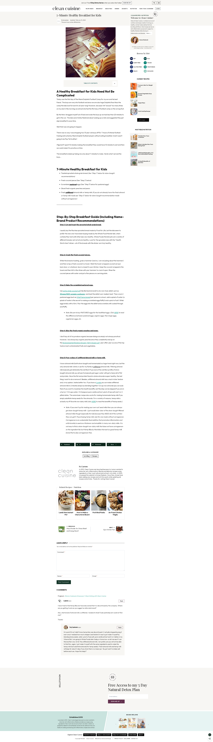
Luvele (98, 382)
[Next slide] (148, 724)
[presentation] (66, 500)
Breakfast (99, 8)
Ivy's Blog (86, 456)
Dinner (117, 8)
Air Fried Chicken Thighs (115, 513)
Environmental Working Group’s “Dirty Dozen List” (81, 343)
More (148, 33)
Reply (121, 601)
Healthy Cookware (120, 734)
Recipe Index (89, 8)
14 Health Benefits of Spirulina (144, 161)
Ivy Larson (65, 20)
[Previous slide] (116, 724)
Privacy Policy (118, 738)
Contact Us (134, 738)
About (141, 734)
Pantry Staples (89, 734)
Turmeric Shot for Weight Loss (145, 85)
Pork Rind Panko (99, 512)
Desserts (125, 8)
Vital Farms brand (83, 297)
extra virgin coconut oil (71, 291)
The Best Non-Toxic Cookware (143, 136)
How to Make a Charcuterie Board (82, 513)
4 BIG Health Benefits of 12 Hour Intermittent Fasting (145, 153)
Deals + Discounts (104, 734)
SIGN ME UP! (127, 3)
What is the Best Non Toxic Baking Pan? (145, 145)
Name (59, 576)
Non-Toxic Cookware (146, 8)
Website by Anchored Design (103, 738)
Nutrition (133, 8)
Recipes (94, 456)
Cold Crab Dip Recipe (144, 111)
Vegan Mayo (141, 103)
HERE (116, 313)
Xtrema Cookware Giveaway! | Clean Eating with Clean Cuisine (85, 596)
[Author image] (59, 21)
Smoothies (108, 8)
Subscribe (132, 734)
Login (158, 8)
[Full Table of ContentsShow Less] (114, 83)
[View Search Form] (154, 2)
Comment (61, 552)
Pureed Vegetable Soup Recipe (145, 94)
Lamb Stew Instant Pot (66, 513)
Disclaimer (127, 738)
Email (94, 576)
